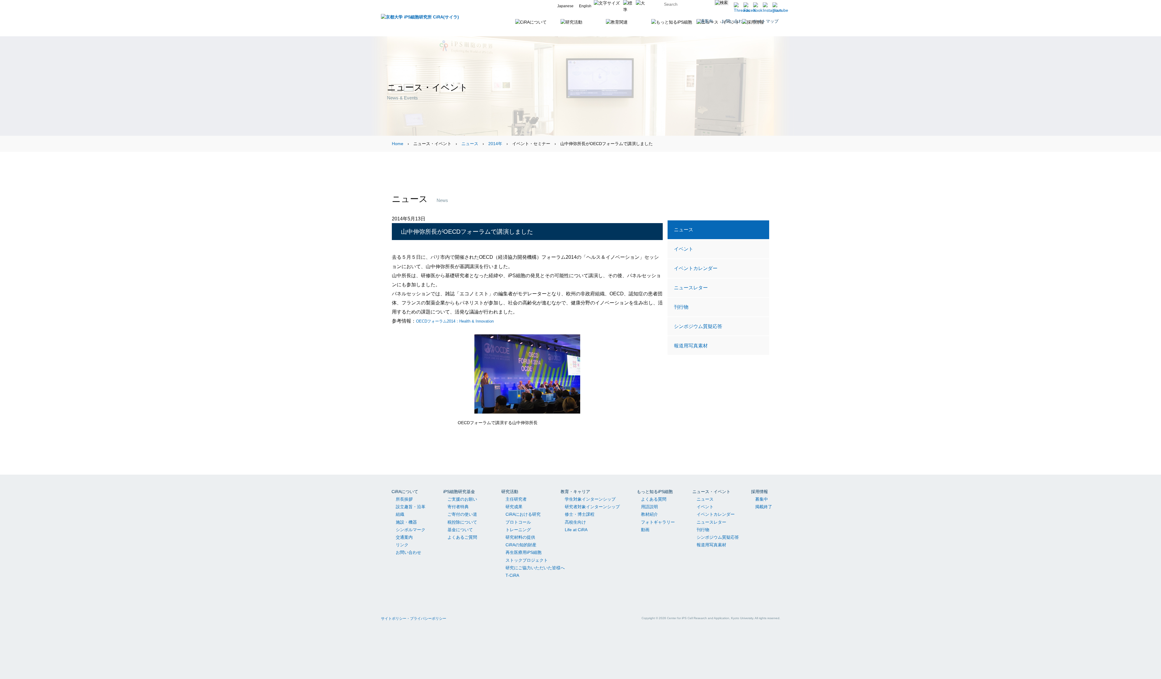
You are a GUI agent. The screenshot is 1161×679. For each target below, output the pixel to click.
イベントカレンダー (695, 268)
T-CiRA (512, 575)
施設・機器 (406, 522)
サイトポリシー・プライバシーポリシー (413, 618)
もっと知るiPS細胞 (655, 491)
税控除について (462, 522)
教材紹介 (649, 514)
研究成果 (514, 506)
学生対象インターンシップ (590, 499)
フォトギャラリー (658, 522)
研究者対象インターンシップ (592, 506)
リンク (402, 544)
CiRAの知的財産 (521, 544)
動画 (645, 529)
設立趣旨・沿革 (410, 506)
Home (397, 143)
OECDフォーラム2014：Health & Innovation (455, 321)
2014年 (495, 143)
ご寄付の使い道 (462, 514)
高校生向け (575, 522)
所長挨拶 (404, 499)
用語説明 (649, 506)
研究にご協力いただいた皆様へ (535, 567)
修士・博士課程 (579, 514)
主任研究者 (516, 499)
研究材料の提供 (520, 537)
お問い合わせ (408, 552)
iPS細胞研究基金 (459, 491)
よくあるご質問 (462, 537)
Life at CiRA (576, 529)
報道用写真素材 (691, 345)
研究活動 (509, 491)
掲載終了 (763, 506)
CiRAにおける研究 (523, 514)
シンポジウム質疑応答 (698, 326)
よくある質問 (653, 499)
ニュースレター (691, 287)
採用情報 (759, 491)
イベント (683, 249)
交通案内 (404, 537)
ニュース (469, 143)
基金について (460, 529)
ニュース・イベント (711, 491)
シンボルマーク (410, 529)
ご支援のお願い (462, 499)
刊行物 (681, 307)
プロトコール (518, 522)
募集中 (761, 499)
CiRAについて (405, 491)
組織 (400, 514)
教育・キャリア (575, 491)
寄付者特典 (458, 506)
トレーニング (518, 529)
